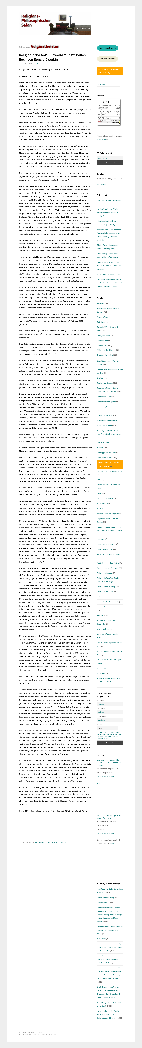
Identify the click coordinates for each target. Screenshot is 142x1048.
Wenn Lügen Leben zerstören (108, 274)
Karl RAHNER (102, 504)
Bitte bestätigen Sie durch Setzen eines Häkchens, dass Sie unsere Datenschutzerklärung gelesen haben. (109, 735)
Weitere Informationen (105, 777)
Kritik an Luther (102, 509)
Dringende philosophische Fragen (109, 407)
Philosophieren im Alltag (106, 587)
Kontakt (88, 40)
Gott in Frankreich (103, 443)
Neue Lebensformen (105, 549)
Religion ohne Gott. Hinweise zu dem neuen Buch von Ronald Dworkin (52, 57)
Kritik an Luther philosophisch (108, 514)
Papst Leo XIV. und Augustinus (108, 554)
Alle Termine (101, 184)
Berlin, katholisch (103, 336)
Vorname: (100, 700)
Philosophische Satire (105, 592)
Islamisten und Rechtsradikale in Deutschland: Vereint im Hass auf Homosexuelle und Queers (109, 282)
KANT (99, 493)
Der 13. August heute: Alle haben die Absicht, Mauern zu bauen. (109, 762)
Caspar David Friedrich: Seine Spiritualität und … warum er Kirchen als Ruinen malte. (109, 947)
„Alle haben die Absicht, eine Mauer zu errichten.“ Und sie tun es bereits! (109, 265)
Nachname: (101, 708)
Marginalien (101, 539)
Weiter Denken (102, 668)
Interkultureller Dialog (105, 458)
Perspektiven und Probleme (107, 568)
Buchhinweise (102, 346)
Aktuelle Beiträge (107, 59)
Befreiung (101, 322)
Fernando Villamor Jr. (46, 1035)
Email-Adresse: (102, 716)
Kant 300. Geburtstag (105, 498)
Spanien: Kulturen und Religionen (109, 607)
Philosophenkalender (105, 573)
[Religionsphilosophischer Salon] (55, 34)
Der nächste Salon (104, 397)
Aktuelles (69, 40)
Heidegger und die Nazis (106, 453)
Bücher (79, 40)
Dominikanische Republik (106, 402)
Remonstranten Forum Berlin (108, 602)
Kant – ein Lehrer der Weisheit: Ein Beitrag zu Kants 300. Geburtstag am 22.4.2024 (108, 1014)
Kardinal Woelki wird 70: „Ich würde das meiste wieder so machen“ (107, 212)
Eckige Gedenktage (104, 415)
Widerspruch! (102, 673)
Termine (100, 615)
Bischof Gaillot (102, 341)
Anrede (99, 724)
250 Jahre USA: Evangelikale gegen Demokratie (109, 816)
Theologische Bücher (105, 355)
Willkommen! (44, 40)
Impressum (98, 40)
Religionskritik (62, 842)
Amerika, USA (102, 317)
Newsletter (57, 40)
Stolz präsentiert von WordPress (33, 1032)
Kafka (99, 480)
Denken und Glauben (105, 383)
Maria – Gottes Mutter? (106, 544)
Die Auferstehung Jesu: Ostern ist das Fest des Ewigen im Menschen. (110, 930)
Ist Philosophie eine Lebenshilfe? (109, 471)
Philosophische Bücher (45, 842)
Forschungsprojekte (104, 425)
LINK (99, 783)
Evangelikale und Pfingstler (107, 420)
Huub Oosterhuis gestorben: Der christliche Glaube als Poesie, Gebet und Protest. (109, 959)
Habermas (101, 448)
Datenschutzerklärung (105, 898)
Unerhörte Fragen (108, 48)
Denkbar (100, 378)
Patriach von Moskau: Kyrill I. (108, 563)
